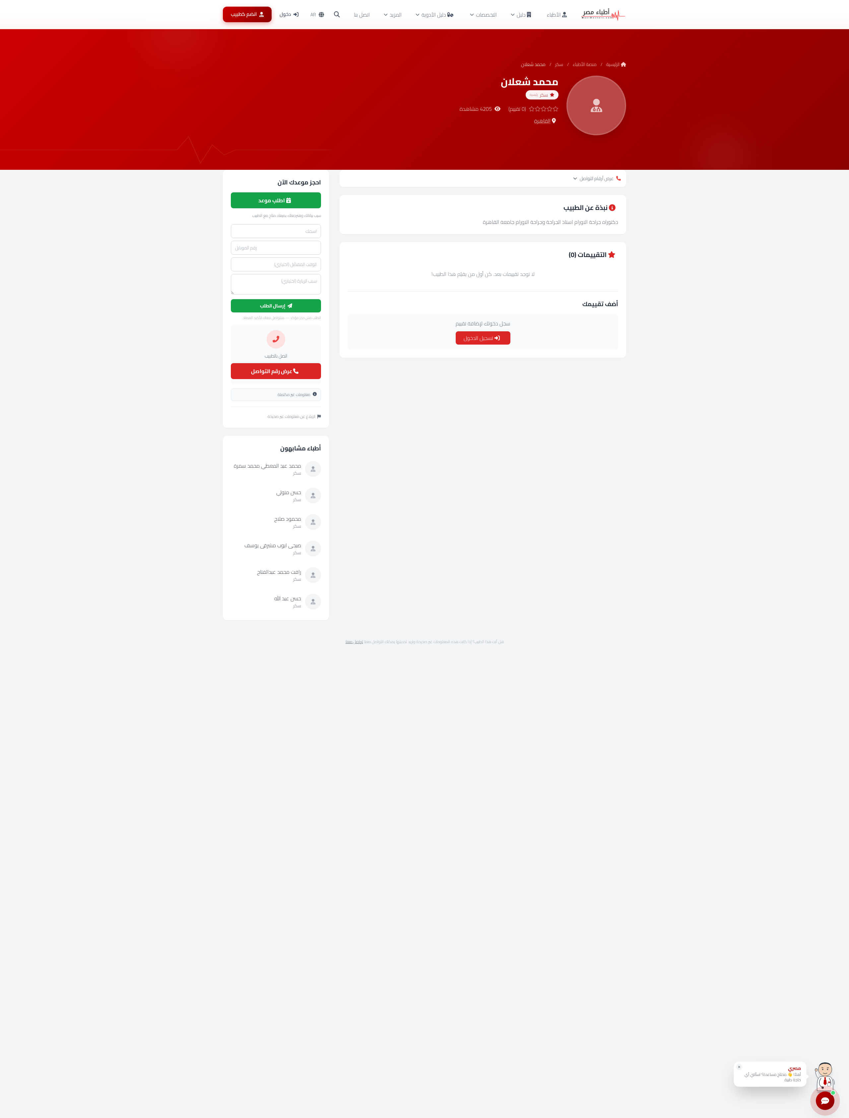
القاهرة (542, 121)
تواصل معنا (354, 641)
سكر (559, 64)
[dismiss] (739, 1067)
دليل (521, 15)
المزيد (396, 15)
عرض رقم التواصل (272, 371)
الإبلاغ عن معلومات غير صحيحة (291, 416)
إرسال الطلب (273, 305)
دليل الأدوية (434, 15)
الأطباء (554, 15)
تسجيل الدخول (479, 338)
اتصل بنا (362, 15)
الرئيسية (613, 64)
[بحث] (337, 14)
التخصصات (486, 15)
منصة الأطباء (585, 64)
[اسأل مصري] (825, 1076)
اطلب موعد (272, 200)
